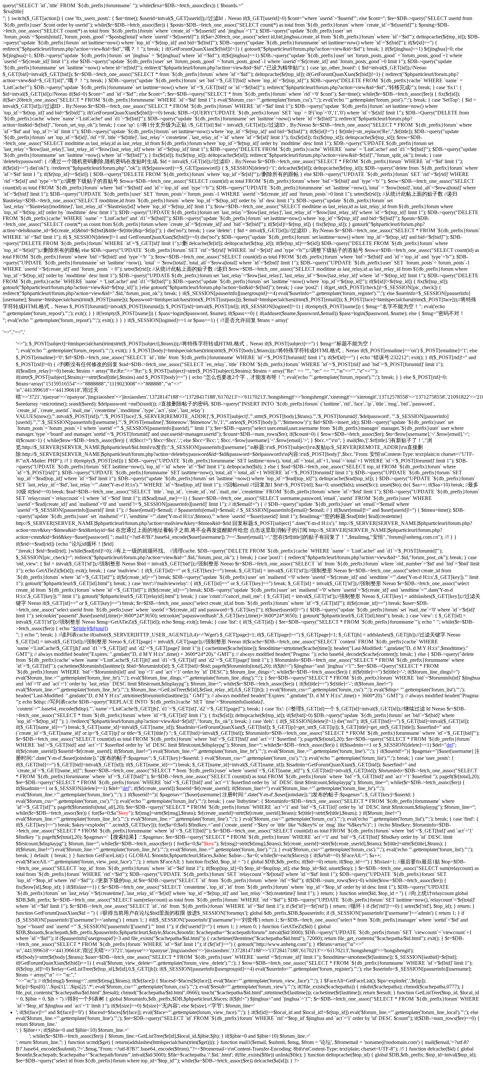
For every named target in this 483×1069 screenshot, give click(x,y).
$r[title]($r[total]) (90, 628)
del (450, 745)
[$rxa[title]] (241, 12)
